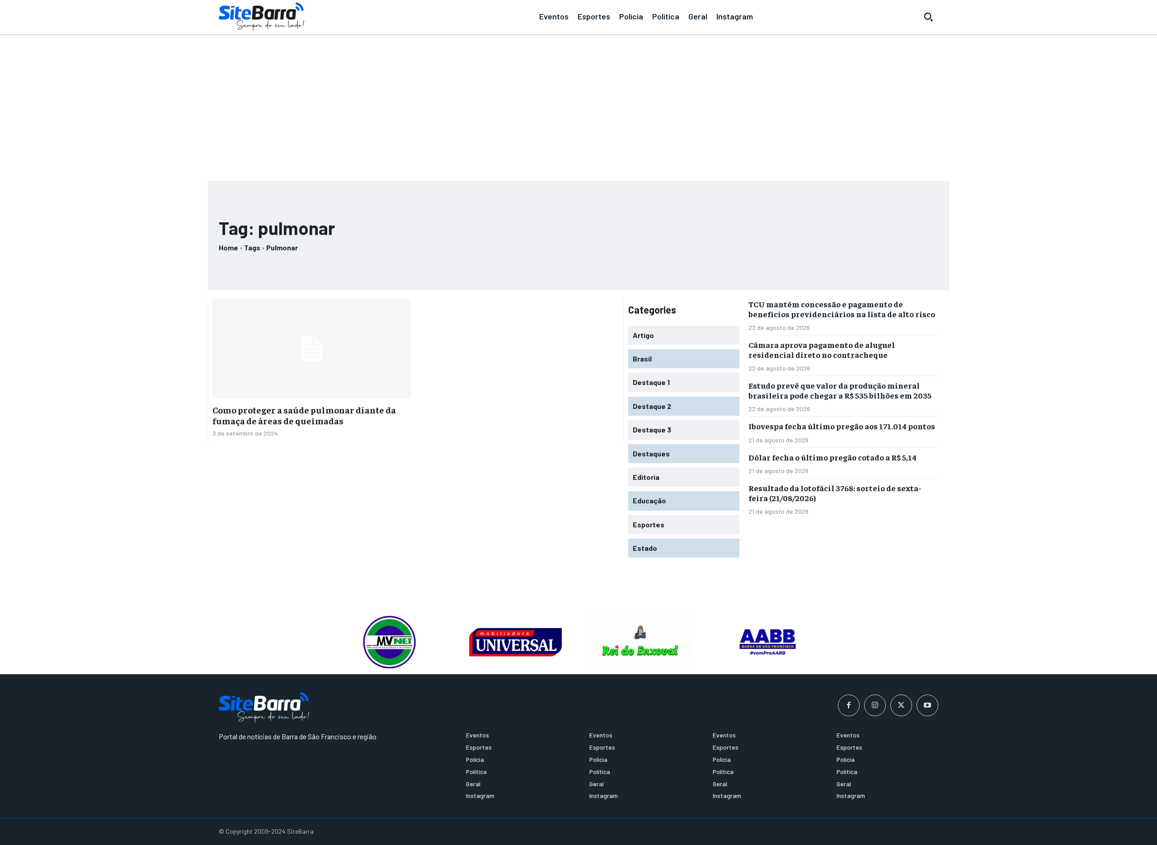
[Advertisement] (578, 104)
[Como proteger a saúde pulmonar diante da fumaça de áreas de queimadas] (311, 349)
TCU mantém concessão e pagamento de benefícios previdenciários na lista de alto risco (841, 309)
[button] (928, 17)
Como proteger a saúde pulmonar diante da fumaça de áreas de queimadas (304, 415)
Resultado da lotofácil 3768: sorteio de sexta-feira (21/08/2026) (834, 493)
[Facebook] (849, 705)
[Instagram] (875, 705)
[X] (901, 705)
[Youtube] (927, 705)
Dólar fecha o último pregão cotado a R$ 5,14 (832, 457)
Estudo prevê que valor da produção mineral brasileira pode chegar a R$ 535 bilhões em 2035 (839, 390)
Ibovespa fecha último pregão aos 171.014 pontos (841, 426)
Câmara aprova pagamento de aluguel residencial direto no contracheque (821, 349)
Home (228, 247)
